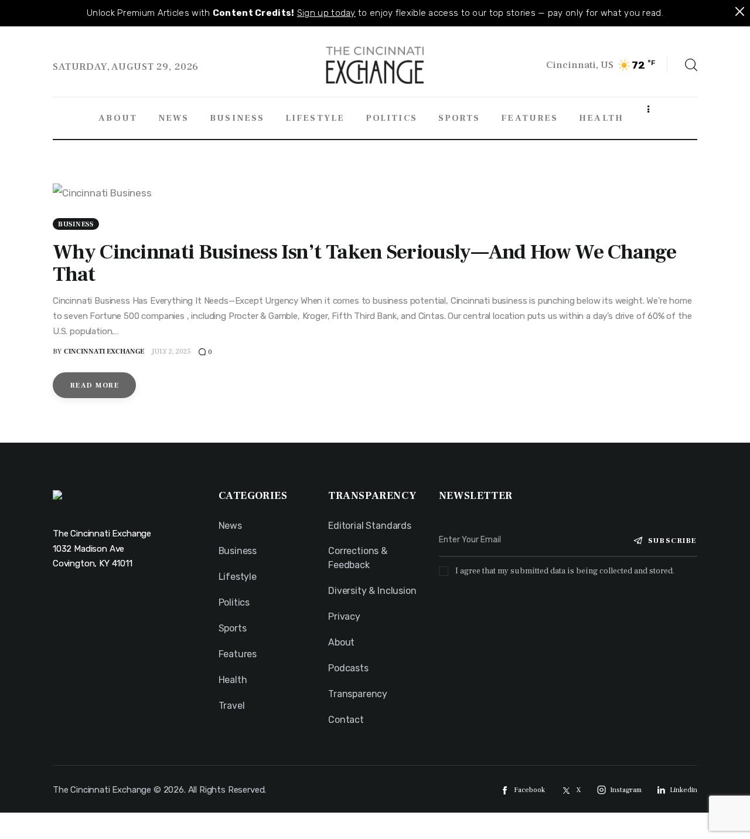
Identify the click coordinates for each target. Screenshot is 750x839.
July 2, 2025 (171, 351)
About (341, 642)
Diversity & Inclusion (372, 590)
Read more (94, 385)
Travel (232, 705)
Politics (234, 602)
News (230, 525)
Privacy (344, 616)
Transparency (357, 693)
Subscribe (672, 540)
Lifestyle (238, 576)
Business (76, 224)
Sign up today (326, 13)
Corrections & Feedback (357, 557)
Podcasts (348, 668)
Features (238, 654)
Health (233, 679)
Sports (233, 628)
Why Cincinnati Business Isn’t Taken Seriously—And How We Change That (364, 263)
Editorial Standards (369, 525)
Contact (346, 719)
